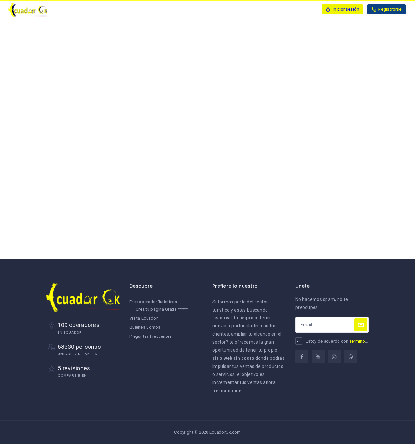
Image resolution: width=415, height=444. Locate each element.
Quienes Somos (144, 327)
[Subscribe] (360, 324)
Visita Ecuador (143, 318)
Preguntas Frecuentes (150, 336)
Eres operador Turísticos (153, 301)
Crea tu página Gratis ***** (162, 309)
